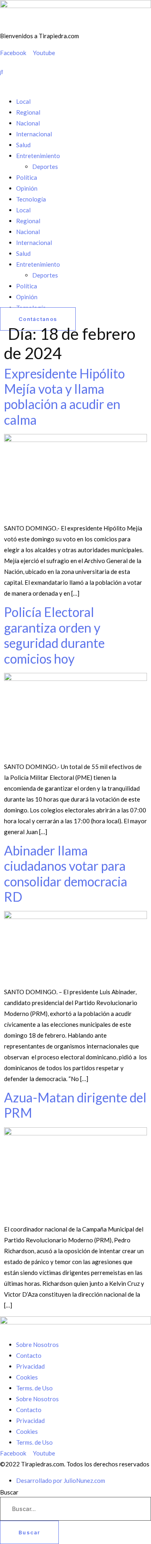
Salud (23, 144)
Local (23, 101)
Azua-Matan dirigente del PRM (75, 1105)
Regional (28, 112)
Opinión (26, 188)
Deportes (45, 166)
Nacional (28, 123)
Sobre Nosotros (37, 1344)
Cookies (27, 1377)
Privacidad (30, 1366)
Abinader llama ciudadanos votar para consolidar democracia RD (65, 874)
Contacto (28, 1355)
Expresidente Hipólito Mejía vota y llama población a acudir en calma (64, 397)
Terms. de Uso (34, 1388)
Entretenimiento (38, 155)
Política (26, 177)
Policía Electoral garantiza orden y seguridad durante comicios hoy (54, 635)
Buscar (9, 1492)
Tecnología (31, 199)
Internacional (34, 134)
